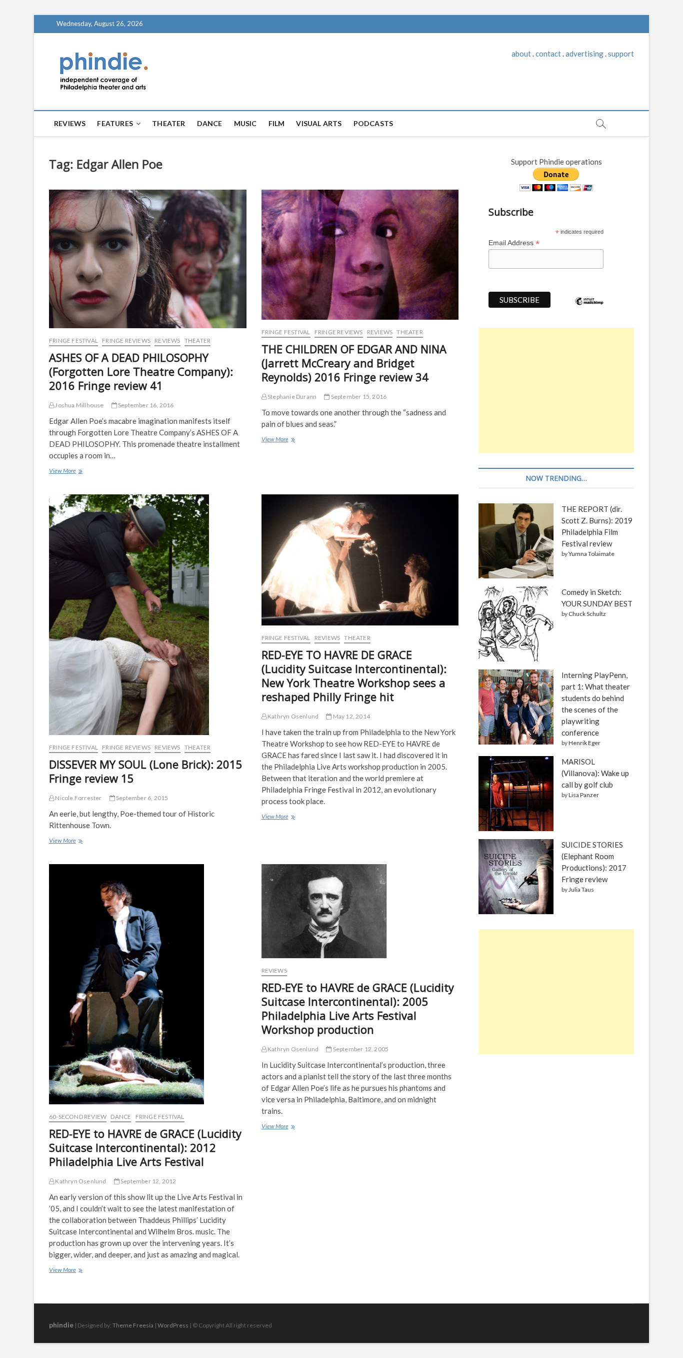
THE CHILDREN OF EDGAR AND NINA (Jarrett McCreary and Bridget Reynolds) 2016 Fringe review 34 (354, 362)
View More (64, 472)
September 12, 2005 (360, 1049)
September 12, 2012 (148, 1181)
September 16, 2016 (145, 405)
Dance (209, 123)
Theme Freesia (133, 1325)
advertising (585, 53)
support (621, 53)
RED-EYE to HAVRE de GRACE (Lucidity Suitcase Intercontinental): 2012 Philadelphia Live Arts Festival (145, 1147)
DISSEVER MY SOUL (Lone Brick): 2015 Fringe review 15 (145, 771)
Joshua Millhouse (79, 405)
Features (115, 123)
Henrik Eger (584, 743)
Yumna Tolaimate (591, 553)
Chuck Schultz (587, 613)
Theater (168, 123)
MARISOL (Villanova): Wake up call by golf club (595, 773)
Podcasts (374, 123)
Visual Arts (319, 123)
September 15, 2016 (358, 396)
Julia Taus (581, 889)
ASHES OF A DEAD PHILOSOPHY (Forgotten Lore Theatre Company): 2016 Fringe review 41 (141, 371)
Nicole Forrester (78, 798)
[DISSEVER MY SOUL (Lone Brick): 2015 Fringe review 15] (147, 614)
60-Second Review (77, 1116)
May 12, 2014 (351, 716)
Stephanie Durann (291, 396)
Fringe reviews (126, 340)
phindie (61, 1324)
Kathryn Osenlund (292, 716)
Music (245, 123)
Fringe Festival (73, 340)
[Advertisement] (556, 390)
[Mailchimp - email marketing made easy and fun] (589, 309)
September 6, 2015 (141, 798)
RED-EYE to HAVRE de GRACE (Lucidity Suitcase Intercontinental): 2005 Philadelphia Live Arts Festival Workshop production (358, 1008)
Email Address (514, 243)
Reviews (70, 123)
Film (276, 123)
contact (548, 53)
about (521, 53)
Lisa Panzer (583, 795)
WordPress (173, 1325)
